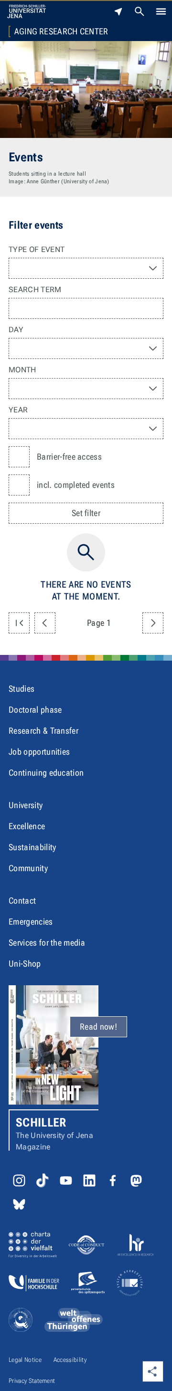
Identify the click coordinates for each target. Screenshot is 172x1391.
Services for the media (47, 943)
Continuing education (46, 773)
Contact (22, 901)
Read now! (98, 1027)
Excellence (27, 826)
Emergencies (31, 922)
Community (28, 868)
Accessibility (70, 1359)
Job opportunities (39, 752)
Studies (21, 689)
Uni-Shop (25, 964)
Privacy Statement (32, 1380)
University (26, 805)
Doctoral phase (35, 710)
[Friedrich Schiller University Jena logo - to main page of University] (26, 11)
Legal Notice (25, 1359)
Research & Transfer (43, 731)
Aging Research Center (61, 31)
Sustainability (32, 847)
